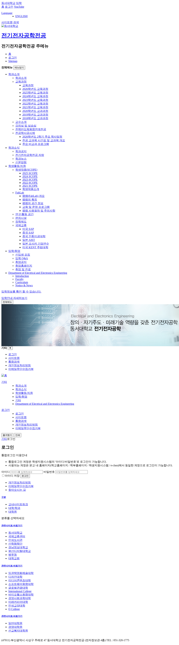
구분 (3, 497)
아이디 (5, 471)
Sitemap (12, 61)
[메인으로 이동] (4, 375)
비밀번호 (49, 471)
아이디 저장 (12, 475)
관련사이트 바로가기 (11, 525)
